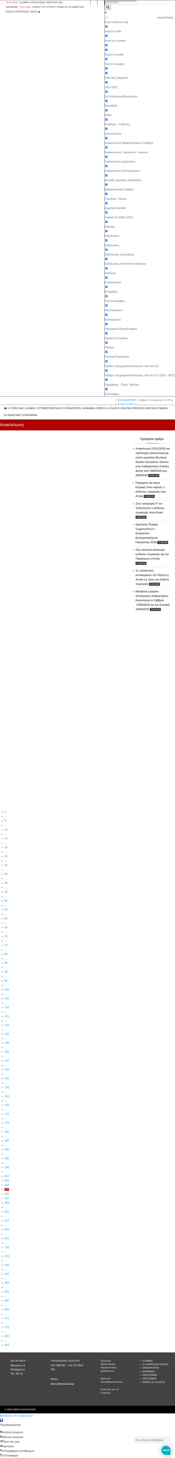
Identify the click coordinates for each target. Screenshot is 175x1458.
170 (6, 1114)
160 (6, 1096)
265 (6, 1309)
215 (6, 1220)
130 (6, 1042)
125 (6, 1034)
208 (6, 1202)
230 (6, 1247)
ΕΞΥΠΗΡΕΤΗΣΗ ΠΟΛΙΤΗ (50, 408)
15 (6, 838)
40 (6, 882)
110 (6, 1007)
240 (6, 1265)
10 (6, 829)
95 (6, 980)
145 (6, 1069)
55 (6, 909)
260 (6, 1300)
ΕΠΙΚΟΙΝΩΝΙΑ (30, 415)
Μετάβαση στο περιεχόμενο (16, 1415)
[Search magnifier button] (108, 7)
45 (6, 891)
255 (6, 1291)
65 (6, 927)
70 (6, 936)
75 (6, 945)
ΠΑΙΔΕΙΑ (163, 408)
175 (6, 1122)
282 (6, 1345)
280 (6, 1336)
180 (6, 1131)
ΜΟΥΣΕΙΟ (151, 408)
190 (6, 1149)
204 (6, 1185)
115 (6, 1016)
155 (6, 1087)
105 (6, 998)
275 (6, 1327)
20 (6, 847)
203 (6, 1180)
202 (6, 1176)
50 (6, 900)
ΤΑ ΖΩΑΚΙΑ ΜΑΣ (12, 415)
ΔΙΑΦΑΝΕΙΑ (89, 408)
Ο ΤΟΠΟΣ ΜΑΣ (16, 408)
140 (6, 1060)
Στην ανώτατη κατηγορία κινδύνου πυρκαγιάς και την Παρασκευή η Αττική (152, 554)
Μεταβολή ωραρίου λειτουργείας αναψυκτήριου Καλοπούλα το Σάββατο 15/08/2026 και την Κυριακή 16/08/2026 (153, 600)
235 (6, 1256)
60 (6, 918)
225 (6, 1238)
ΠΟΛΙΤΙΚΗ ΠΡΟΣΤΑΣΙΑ (133, 408)
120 (6, 1025)
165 (6, 1105)
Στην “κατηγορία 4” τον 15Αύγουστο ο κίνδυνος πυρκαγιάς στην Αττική (150, 508)
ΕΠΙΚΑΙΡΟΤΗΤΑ (73, 408)
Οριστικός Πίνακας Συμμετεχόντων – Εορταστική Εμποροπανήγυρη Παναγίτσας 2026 (147, 533)
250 (6, 1282)
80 (6, 954)
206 (6, 1193)
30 (6, 865)
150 (6, 1078)
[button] (1, 1420)
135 (6, 1051)
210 (6, 1211)
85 (6, 962)
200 (6, 1167)
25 (6, 856)
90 (6, 971)
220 (6, 1229)
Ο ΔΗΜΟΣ (30, 408)
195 (6, 1158)
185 (6, 1140)
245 (6, 1273)
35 (6, 874)
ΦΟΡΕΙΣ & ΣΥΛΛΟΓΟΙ (108, 408)
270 (6, 1318)
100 (6, 989)
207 (6, 1198)
